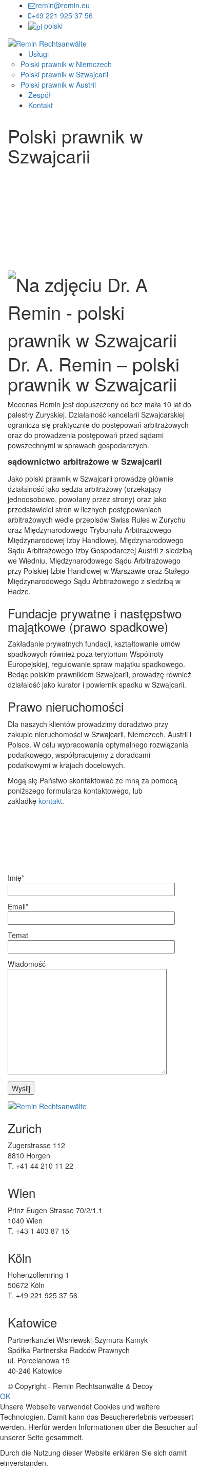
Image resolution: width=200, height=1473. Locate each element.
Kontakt (40, 105)
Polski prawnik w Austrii (58, 84)
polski (53, 25)
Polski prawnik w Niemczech (66, 64)
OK (5, 1396)
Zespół (39, 95)
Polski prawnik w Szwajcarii (64, 74)
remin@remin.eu (62, 5)
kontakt (50, 801)
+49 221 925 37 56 (62, 15)
